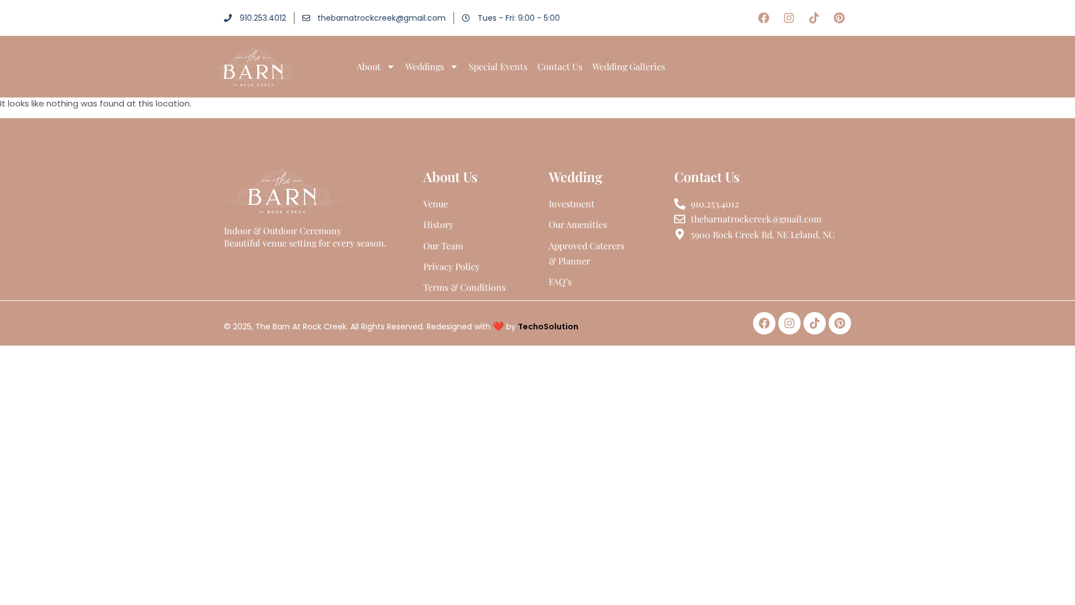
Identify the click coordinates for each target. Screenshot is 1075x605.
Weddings (424, 66)
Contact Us (560, 66)
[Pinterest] (839, 18)
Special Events (498, 66)
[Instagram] (789, 18)
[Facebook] (763, 18)
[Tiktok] (814, 18)
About (369, 66)
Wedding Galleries (628, 66)
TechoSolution (548, 326)
